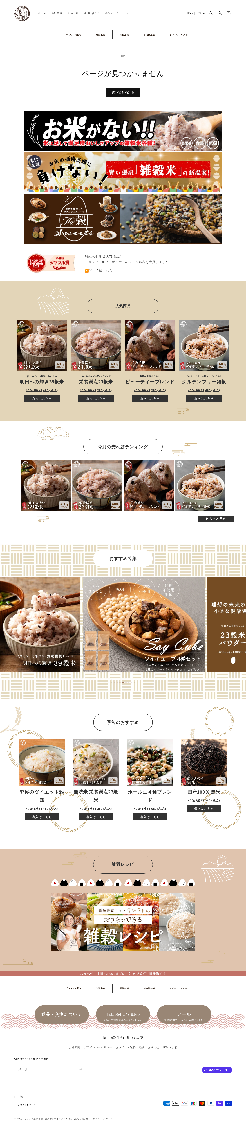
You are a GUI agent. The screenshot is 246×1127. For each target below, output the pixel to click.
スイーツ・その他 (178, 35)
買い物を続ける (123, 92)
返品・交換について (61, 1014)
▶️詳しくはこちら (98, 271)
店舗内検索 (170, 1047)
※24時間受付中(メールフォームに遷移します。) (184, 1020)
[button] (116, 13)
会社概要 (74, 1047)
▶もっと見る (216, 519)
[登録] (81, 1069)
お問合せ (153, 1047)
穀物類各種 (149, 35)
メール (184, 1014)
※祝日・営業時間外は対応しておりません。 (123, 1020)
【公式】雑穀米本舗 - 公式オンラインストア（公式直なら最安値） (56, 1118)
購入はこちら (42, 398)
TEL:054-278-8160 (123, 1014)
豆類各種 (124, 35)
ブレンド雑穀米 (74, 35)
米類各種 (100, 35)
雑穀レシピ (123, 864)
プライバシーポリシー (98, 1047)
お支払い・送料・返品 (130, 1047)
